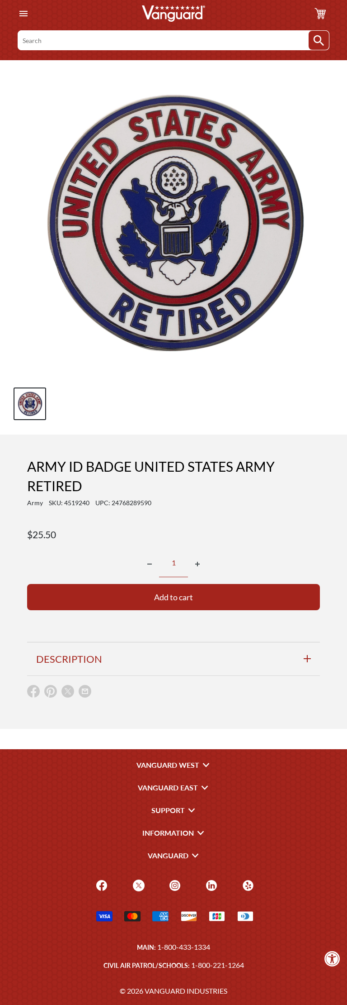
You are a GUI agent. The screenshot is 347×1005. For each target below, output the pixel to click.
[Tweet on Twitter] (67, 693)
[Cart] (320, 13)
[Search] (319, 40)
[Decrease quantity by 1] (149, 564)
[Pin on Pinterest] (50, 693)
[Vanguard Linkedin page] (210, 885)
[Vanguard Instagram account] (173, 885)
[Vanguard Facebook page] (100, 885)
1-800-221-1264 (217, 965)
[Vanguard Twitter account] (138, 885)
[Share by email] (85, 692)
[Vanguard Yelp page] (246, 885)
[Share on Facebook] (33, 693)
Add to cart (173, 597)
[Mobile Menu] (23, 13)
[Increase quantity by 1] (197, 564)
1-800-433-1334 (183, 947)
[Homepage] (173, 13)
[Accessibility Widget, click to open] (332, 958)
